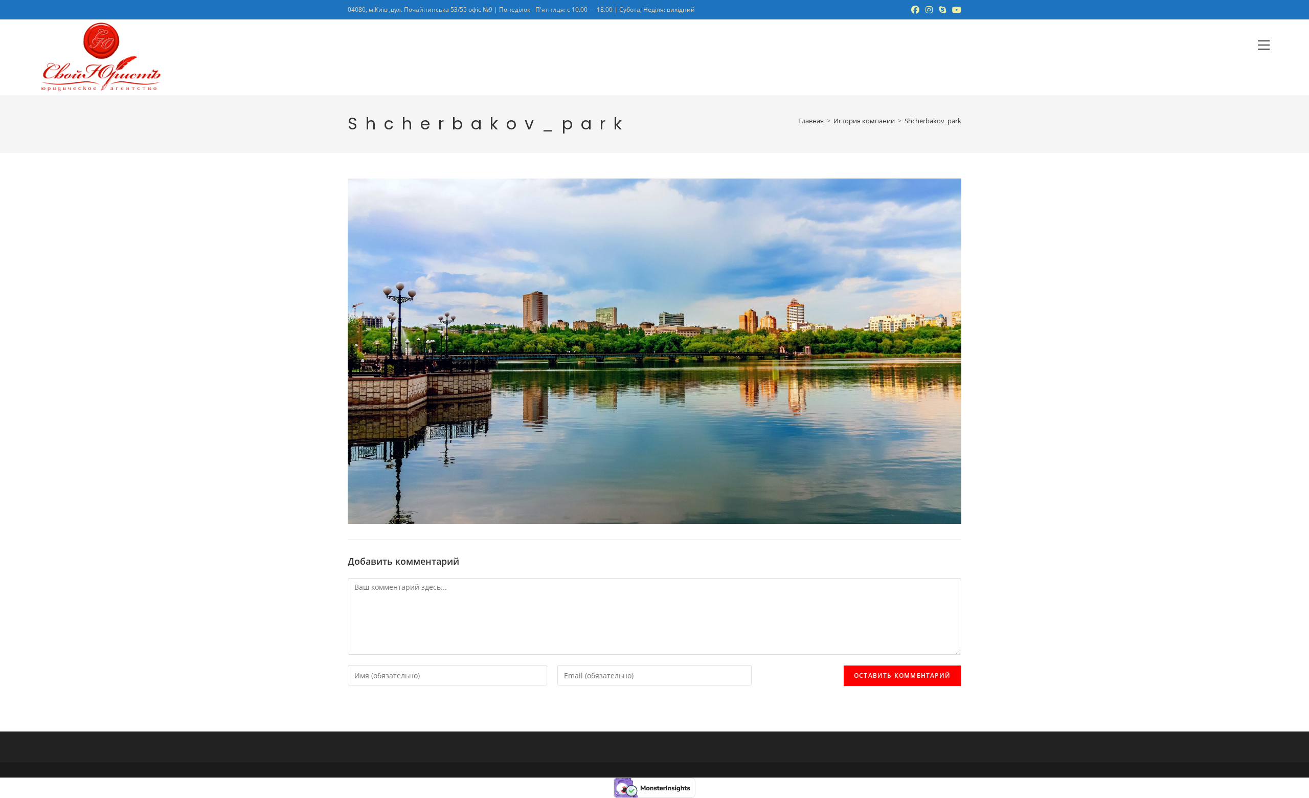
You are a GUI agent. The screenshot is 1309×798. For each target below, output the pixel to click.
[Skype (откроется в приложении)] (942, 10)
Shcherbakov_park (933, 120)
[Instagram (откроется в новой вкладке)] (929, 10)
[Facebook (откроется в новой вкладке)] (915, 10)
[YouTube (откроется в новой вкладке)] (955, 10)
